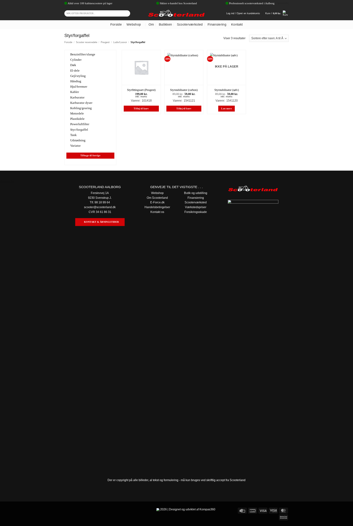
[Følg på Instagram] (74, 510)
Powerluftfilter (79, 124)
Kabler (74, 92)
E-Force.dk (157, 202)
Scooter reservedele (86, 42)
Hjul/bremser (78, 86)
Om (151, 24)
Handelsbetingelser (157, 207)
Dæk (73, 65)
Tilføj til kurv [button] (141, 108)
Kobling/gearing (81, 108)
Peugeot (105, 42)
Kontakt (237, 24)
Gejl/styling (78, 75)
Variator (75, 145)
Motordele (77, 113)
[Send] (127, 13)
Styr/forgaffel (79, 129)
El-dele (75, 70)
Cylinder (76, 59)
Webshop (133, 24)
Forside (116, 24)
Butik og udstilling (195, 193)
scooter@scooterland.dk (100, 207)
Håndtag (75, 81)
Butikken (165, 24)
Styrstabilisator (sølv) (226, 89)
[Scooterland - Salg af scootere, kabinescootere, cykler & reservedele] (176, 13)
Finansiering (217, 24)
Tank (73, 135)
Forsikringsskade (195, 211)
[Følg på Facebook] (68, 510)
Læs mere (226, 108)
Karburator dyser (81, 102)
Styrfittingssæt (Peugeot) (141, 89)
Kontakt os (157, 211)
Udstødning (77, 140)
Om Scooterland (157, 197)
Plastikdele (77, 119)
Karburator (77, 97)
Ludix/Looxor (120, 42)
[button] (277, 13)
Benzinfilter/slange (82, 54)
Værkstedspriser (195, 207)
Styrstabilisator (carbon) (184, 89)
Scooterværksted (190, 24)
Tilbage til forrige (90, 155)
